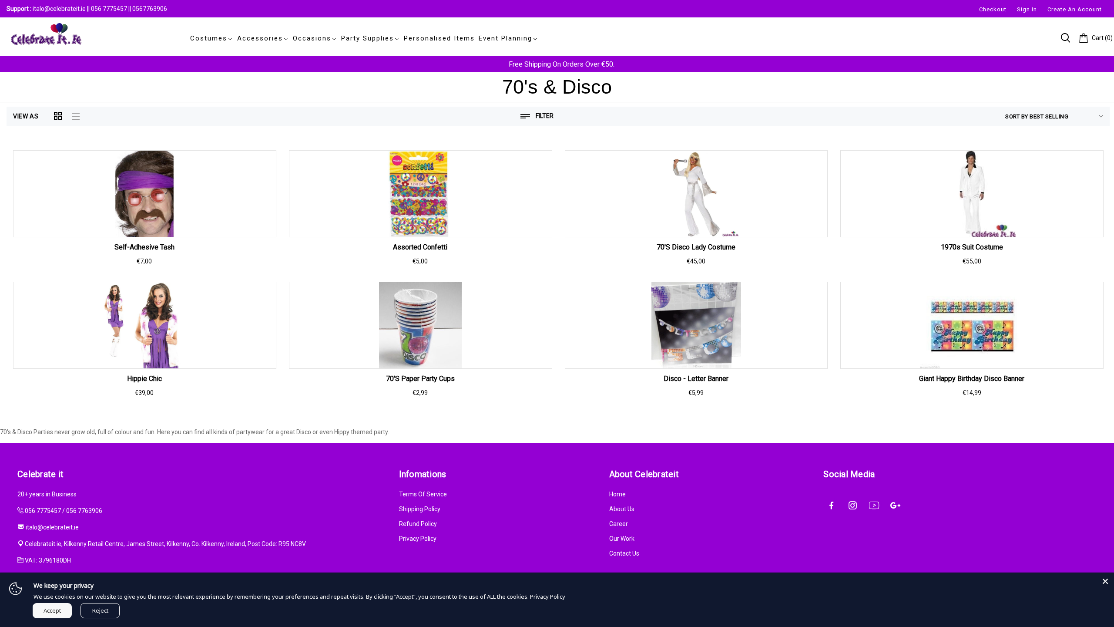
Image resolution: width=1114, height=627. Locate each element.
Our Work (621, 538)
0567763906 (149, 8)
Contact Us (624, 553)
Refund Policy (418, 523)
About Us (621, 509)
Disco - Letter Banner (696, 378)
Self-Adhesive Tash (144, 247)
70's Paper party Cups (420, 378)
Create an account (1074, 9)
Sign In (1027, 9)
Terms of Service (423, 494)
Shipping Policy (419, 509)
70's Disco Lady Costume (696, 247)
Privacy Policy (417, 538)
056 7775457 (109, 8)
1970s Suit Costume (972, 247)
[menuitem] (209, 38)
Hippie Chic (144, 378)
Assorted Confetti (420, 247)
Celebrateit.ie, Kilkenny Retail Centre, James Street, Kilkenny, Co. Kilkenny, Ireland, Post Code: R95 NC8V (165, 543)
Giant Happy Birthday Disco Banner (971, 378)
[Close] (1105, 581)
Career (618, 523)
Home (617, 494)
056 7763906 (84, 510)
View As (26, 116)
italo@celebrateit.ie (59, 8)
